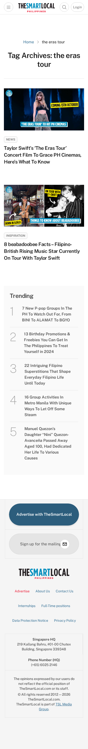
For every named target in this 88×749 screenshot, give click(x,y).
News (10, 139)
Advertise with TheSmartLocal (44, 514)
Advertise (22, 591)
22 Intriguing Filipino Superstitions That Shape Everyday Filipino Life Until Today (47, 374)
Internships (26, 606)
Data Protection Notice (30, 620)
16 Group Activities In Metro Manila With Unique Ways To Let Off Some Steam (47, 406)
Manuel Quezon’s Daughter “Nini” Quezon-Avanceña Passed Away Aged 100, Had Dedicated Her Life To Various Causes (47, 443)
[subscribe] (64, 544)
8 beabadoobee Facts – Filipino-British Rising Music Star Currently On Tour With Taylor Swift (42, 251)
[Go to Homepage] (36, 7)
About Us (42, 591)
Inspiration (15, 235)
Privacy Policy (65, 620)
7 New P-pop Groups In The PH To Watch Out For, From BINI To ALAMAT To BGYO (47, 314)
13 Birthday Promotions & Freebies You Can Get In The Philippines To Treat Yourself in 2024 (47, 343)
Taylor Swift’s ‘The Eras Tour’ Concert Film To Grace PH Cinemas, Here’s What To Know (42, 155)
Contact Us (64, 591)
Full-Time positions (55, 606)
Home (28, 42)
